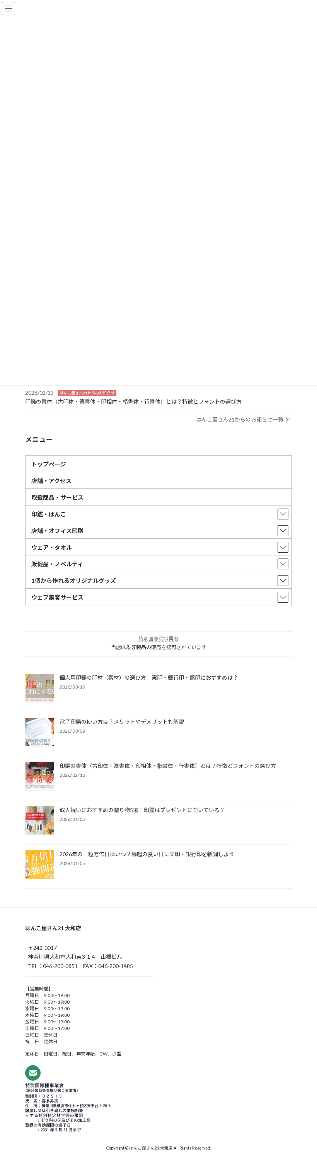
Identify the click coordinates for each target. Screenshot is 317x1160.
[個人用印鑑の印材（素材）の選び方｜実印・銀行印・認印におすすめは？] (39, 688)
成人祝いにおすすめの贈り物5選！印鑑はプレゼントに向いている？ (142, 810)
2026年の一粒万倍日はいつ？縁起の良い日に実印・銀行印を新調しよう (147, 854)
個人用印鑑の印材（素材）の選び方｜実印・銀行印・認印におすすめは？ (149, 677)
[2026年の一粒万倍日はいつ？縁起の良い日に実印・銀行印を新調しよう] (39, 865)
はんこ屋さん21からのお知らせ (87, 393)
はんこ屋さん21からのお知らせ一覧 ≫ (243, 419)
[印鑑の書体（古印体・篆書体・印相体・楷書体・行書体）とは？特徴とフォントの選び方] (39, 777)
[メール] (33, 1073)
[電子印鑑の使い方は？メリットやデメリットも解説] (39, 733)
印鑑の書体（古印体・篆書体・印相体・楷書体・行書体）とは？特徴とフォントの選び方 (133, 401)
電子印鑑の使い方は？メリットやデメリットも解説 (122, 721)
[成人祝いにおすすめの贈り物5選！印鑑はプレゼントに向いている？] (39, 821)
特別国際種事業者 (158, 639)
